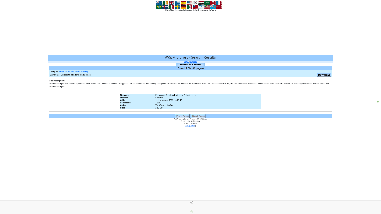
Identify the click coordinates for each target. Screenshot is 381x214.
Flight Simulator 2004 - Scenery (73, 71)
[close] (191, 202)
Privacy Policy (190, 126)
